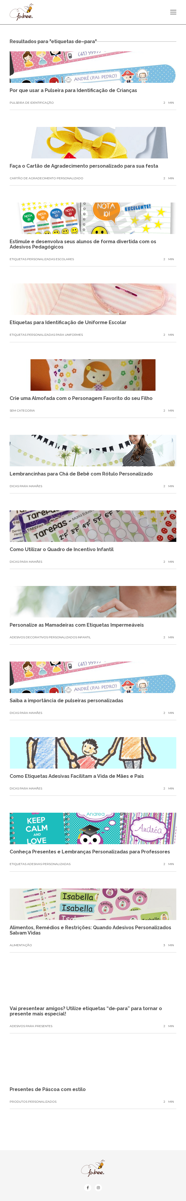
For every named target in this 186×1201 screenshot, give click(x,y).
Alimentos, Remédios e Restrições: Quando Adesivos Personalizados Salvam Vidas (90, 930)
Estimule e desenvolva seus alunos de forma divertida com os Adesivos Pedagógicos (83, 244)
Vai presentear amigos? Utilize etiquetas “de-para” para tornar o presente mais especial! (86, 1011)
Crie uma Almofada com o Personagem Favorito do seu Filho (81, 398)
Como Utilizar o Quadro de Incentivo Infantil (62, 549)
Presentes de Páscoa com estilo (48, 1089)
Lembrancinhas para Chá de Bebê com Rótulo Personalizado (81, 474)
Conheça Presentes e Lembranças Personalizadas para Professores (90, 852)
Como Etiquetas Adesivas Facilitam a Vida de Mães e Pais (77, 776)
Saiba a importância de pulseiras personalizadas (66, 700)
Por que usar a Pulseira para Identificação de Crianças (73, 90)
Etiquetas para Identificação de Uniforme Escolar (68, 322)
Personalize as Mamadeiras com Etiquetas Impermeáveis (77, 625)
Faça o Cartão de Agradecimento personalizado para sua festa (84, 166)
